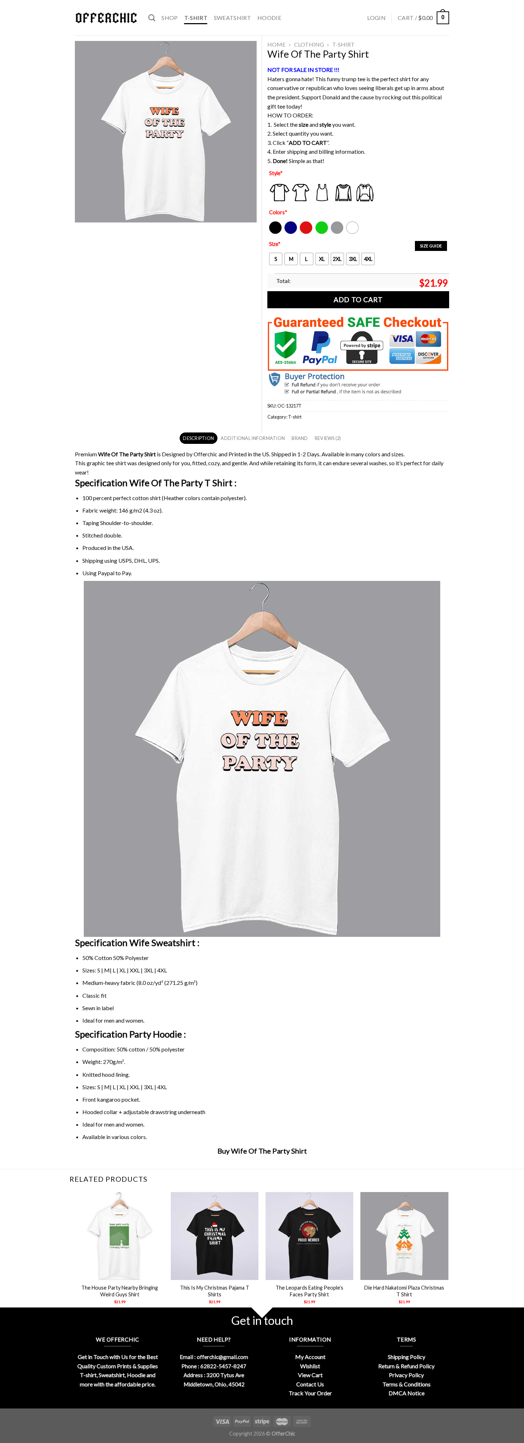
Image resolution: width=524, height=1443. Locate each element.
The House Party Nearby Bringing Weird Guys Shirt (119, 1291)
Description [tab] (198, 438)
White (353, 232)
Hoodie (269, 17)
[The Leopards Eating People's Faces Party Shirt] (310, 1236)
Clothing (309, 44)
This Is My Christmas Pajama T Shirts (214, 1291)
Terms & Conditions (406, 1384)
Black (275, 232)
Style (276, 173)
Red (304, 232)
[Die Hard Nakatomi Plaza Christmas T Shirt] (404, 1236)
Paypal (106, 573)
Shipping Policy (406, 1356)
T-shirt (195, 17)
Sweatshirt (232, 17)
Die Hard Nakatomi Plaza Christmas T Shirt (404, 1291)
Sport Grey (337, 232)
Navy (290, 232)
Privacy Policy (406, 1374)
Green (322, 232)
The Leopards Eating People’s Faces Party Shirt (309, 1291)
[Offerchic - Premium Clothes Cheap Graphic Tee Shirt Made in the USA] (106, 18)
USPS (125, 560)
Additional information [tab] (253, 438)
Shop (169, 17)
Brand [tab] (300, 438)
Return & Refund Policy (406, 1366)
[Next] (448, 1254)
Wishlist (310, 1366)
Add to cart (358, 299)
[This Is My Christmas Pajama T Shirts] (215, 1236)
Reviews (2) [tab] (328, 438)
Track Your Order (310, 1393)
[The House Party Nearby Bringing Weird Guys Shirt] (120, 1236)
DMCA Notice (407, 1393)
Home (276, 44)
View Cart (310, 1374)
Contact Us (310, 1384)
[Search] (151, 17)
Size (275, 244)
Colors (278, 212)
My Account (310, 1356)
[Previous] (76, 1254)
